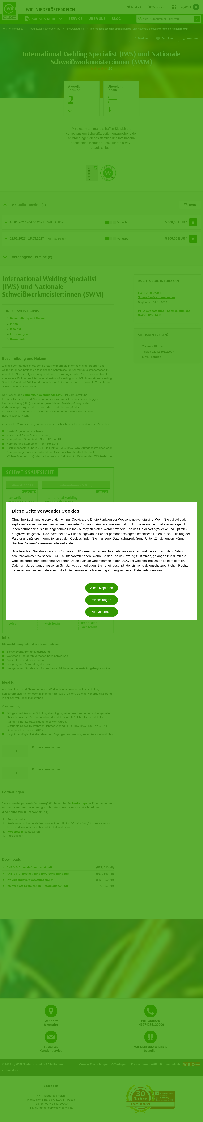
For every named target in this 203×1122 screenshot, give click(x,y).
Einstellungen (101, 600)
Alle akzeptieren (101, 588)
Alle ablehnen (101, 612)
